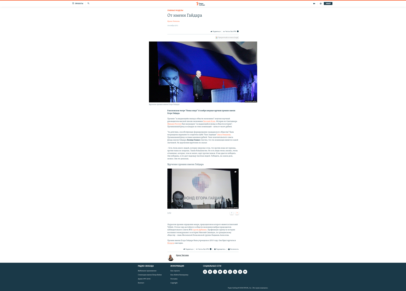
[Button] (216, 31)
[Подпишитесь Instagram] (230, 272)
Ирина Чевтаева (173, 21)
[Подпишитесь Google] (205, 272)
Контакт (141, 283)
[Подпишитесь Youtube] (220, 272)
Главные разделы (175, 11)
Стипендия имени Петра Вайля (150, 275)
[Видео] (314, 3)
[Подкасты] (240, 272)
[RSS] (235, 272)
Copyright (174, 283)
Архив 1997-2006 (144, 279)
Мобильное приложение (147, 271)
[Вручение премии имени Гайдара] (203, 189)
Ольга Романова (224, 135)
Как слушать (175, 271)
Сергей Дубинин (199, 230)
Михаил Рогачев (174, 124)
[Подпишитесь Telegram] (225, 272)
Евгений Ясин (209, 121)
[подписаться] (245, 272)
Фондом (170, 243)
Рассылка (174, 279)
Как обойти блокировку (179, 275)
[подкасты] (321, 3)
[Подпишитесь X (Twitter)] (215, 272)
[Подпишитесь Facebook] (210, 272)
